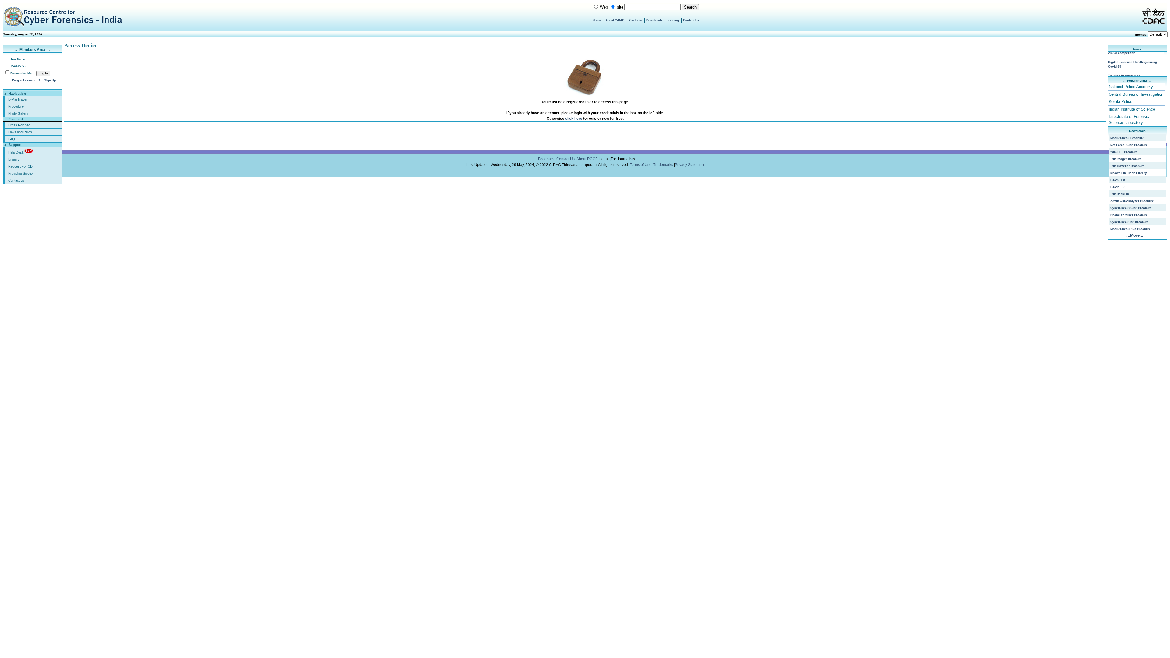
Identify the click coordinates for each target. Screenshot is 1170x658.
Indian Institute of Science (1132, 109)
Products (635, 20)
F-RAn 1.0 (1117, 187)
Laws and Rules (20, 132)
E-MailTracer (17, 99)
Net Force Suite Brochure (1129, 145)
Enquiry (14, 159)
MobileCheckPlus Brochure (1130, 229)
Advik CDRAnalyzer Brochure (1132, 201)
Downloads (654, 20)
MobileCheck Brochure (1127, 138)
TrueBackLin (1119, 194)
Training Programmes (1124, 72)
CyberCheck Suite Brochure (1131, 208)
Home (597, 20)
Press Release (19, 125)
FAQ (11, 139)
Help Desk (16, 152)
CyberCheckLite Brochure (1129, 222)
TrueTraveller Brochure (1127, 166)
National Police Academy (1131, 86)
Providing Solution (21, 173)
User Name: (18, 59)
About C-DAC (614, 20)
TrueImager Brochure (1126, 159)
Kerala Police (1120, 101)
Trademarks (663, 165)
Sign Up (50, 80)
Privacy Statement (690, 165)
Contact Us (691, 20)
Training (673, 20)
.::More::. (1134, 235)
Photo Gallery (18, 113)
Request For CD (20, 166)
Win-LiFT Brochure (1124, 152)
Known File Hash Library (1128, 173)
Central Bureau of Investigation (1136, 94)
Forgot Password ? (26, 80)
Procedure (16, 106)
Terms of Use (641, 165)
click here (573, 118)
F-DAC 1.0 (1117, 180)
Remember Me (21, 73)
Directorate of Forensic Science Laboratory (1129, 119)
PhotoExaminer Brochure (1129, 215)
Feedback (546, 159)
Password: (18, 65)
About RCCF (586, 159)
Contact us (16, 180)
